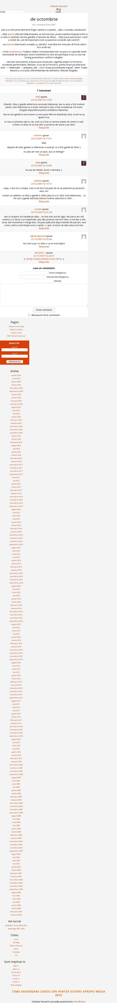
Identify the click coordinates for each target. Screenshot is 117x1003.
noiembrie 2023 (16, 404)
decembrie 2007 (16, 841)
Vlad (37, 96)
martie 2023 (16, 417)
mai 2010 (16, 749)
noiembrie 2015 (16, 538)
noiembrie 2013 (16, 615)
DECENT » (40, 252)
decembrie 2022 (16, 426)
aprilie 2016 (16, 522)
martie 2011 (16, 717)
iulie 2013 (16, 627)
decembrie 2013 (16, 611)
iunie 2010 (16, 745)
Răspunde (44, 127)
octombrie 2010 (16, 733)
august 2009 (16, 777)
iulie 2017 (16, 477)
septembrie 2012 (16, 659)
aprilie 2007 (16, 867)
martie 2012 (16, 678)
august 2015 (16, 547)
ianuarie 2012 (16, 685)
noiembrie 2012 (16, 653)
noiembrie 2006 (16, 883)
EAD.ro (16, 966)
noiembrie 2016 (16, 500)
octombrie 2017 (16, 471)
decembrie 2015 (16, 535)
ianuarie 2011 (16, 723)
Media (79, 78)
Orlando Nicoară (58, 6)
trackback (41, 83)
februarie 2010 (16, 758)
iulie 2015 (16, 551)
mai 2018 (16, 449)
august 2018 (16, 445)
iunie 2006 (16, 899)
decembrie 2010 (16, 726)
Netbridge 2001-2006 (16, 928)
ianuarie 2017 (16, 493)
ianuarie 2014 (16, 608)
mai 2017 (16, 480)
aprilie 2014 (16, 599)
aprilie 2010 (16, 752)
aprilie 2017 (16, 484)
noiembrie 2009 (16, 768)
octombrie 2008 (16, 809)
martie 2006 (16, 908)
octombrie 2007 (16, 848)
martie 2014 (16, 602)
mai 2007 (16, 864)
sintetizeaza (15, 51)
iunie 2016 (16, 516)
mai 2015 (16, 557)
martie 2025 (16, 385)
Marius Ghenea (16, 945)
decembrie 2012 (16, 650)
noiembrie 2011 (16, 691)
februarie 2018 (16, 458)
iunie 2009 (16, 784)
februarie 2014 (16, 605)
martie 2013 (16, 640)
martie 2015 (16, 563)
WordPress (79, 1001)
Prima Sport (16, 972)
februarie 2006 (16, 911)
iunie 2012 (16, 669)
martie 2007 (16, 870)
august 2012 (16, 662)
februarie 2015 (16, 567)
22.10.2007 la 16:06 (41, 165)
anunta (10, 34)
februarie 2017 (16, 490)
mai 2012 (16, 672)
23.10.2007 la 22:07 (44, 255)
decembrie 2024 (16, 388)
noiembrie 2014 (16, 576)
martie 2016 (16, 525)
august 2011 (16, 701)
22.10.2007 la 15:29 (41, 99)
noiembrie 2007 (16, 844)
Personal (9, 81)
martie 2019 (16, 439)
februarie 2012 (16, 682)
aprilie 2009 (16, 790)
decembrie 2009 (16, 765)
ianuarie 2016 (16, 532)
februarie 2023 (16, 420)
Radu (16, 949)
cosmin (37, 209)
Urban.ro (16, 982)
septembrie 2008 (16, 812)
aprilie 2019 (16, 436)
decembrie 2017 (16, 464)
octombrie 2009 (16, 771)
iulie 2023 (16, 410)
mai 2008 (16, 825)
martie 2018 (16, 455)
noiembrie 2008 (16, 806)
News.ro (16, 969)
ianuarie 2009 (16, 800)
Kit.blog (16, 942)
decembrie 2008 (16, 803)
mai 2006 (16, 902)
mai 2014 (16, 595)
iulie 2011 (16, 704)
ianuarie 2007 (16, 876)
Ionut (16, 939)
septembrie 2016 (16, 506)
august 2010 (16, 739)
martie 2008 (16, 832)
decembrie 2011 (16, 688)
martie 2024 (16, 397)
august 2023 (16, 407)
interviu (10, 44)
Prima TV (16, 975)
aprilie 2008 (16, 828)
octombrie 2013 (16, 618)
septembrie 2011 (16, 698)
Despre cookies (16, 329)
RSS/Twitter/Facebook (16, 336)
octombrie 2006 (16, 886)
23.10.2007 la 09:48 (41, 238)
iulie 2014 (16, 589)
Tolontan (16, 952)
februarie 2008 (16, 835)
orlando (38, 135)
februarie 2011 (16, 720)
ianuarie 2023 (16, 423)
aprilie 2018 (16, 452)
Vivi (16, 955)
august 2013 (16, 624)
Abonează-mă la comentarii (45, 314)
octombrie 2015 (16, 541)
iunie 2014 (16, 592)
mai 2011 (16, 710)
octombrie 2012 (16, 656)
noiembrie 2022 (16, 429)
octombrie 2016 (16, 503)
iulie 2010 (16, 742)
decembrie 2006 (16, 879)
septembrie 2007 (16, 851)
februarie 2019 (16, 442)
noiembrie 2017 (16, 468)
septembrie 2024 (16, 391)
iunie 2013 (16, 630)
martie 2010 (16, 755)
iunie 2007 (16, 860)
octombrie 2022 (16, 433)
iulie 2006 (16, 895)
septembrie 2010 (16, 736)
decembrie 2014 (16, 573)
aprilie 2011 (16, 713)
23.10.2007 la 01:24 (41, 212)
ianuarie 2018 (16, 461)
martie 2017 (16, 487)
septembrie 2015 (16, 544)
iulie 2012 (16, 666)
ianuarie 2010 (16, 761)
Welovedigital (16, 985)
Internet (72, 78)
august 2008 (16, 816)
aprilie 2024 (16, 394)
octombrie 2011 (16, 694)
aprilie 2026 (16, 375)
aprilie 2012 (16, 675)
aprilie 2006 (16, 905)
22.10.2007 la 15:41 (41, 138)
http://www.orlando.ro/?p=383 (44, 258)
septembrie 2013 (16, 621)
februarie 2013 (16, 643)
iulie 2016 (16, 512)
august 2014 (16, 586)
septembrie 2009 (16, 774)
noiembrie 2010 (16, 729)
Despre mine (16, 333)
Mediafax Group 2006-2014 (16, 925)
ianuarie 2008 (16, 838)
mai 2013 (16, 634)
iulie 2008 (16, 819)
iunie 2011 (16, 707)
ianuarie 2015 (16, 570)
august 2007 (16, 854)
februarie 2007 (16, 873)
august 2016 (16, 509)
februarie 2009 (16, 796)
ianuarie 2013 (16, 646)
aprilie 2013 (16, 637)
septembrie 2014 (16, 583)
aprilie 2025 (16, 381)
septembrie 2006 (16, 889)
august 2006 (16, 892)
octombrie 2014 (16, 579)
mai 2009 (16, 787)
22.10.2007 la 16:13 (41, 183)
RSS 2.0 (61, 81)
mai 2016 (16, 519)
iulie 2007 (16, 857)
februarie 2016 (16, 528)
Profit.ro (16, 978)
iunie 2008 (16, 822)
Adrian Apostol (37, 235)
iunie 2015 (16, 554)
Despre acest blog (16, 326)
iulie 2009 (16, 781)
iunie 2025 (16, 378)
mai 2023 (16, 413)
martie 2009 (16, 793)
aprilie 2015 (16, 560)
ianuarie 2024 (16, 401)
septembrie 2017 (16, 474)
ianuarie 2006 (16, 915)
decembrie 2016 (16, 496)
